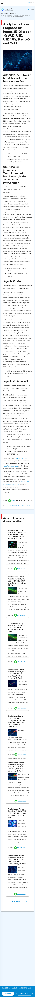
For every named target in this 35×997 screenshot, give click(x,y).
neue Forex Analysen (10, 466)
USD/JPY (16, 506)
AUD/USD (11, 506)
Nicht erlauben (24, 993)
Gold (30, 506)
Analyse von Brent (21, 458)
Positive (13, 500)
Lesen (23, 568)
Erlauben (8, 993)
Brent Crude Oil (24, 506)
